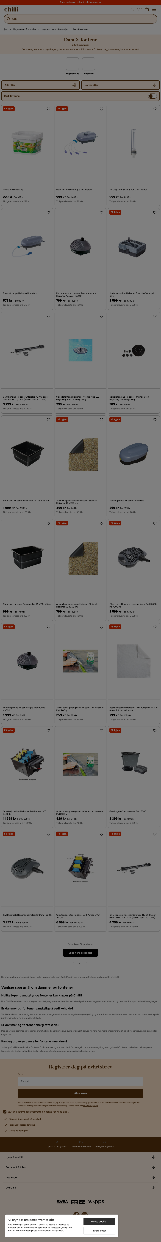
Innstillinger (99, 1230)
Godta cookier (99, 1221)
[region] (61, 1226)
